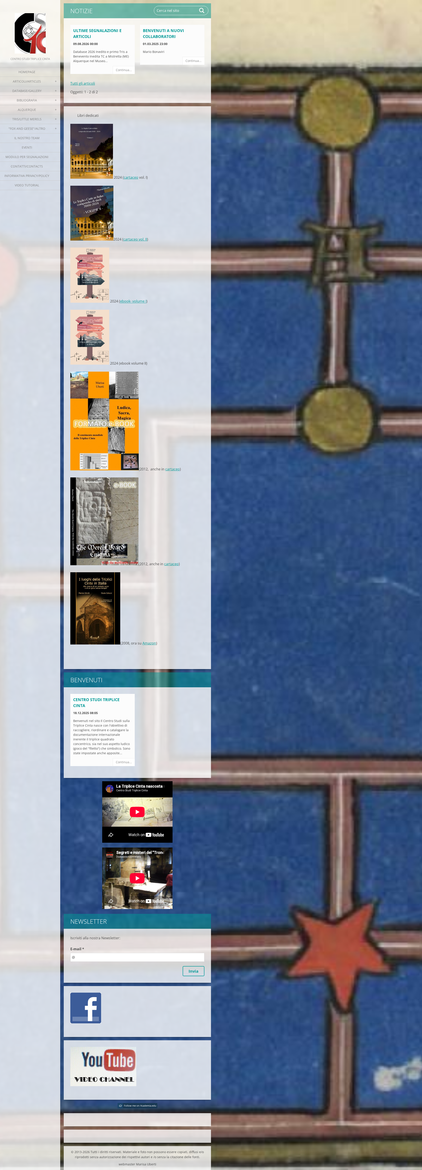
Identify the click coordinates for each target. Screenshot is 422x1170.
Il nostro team (27, 138)
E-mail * (77, 949)
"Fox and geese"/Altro (27, 128)
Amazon (149, 643)
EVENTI (27, 147)
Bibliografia (27, 100)
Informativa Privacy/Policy (26, 176)
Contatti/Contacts (27, 166)
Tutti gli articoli (82, 83)
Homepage (26, 72)
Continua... (124, 70)
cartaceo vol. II (135, 239)
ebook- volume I (133, 301)
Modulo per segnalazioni (26, 157)
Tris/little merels (27, 119)
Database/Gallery (27, 91)
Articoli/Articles (27, 81)
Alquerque (27, 110)
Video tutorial (27, 185)
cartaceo (131, 177)
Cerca (202, 10)
